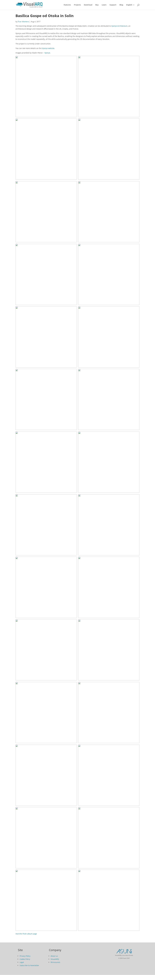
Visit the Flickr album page (26, 934)
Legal (22, 962)
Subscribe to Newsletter (29, 965)
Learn (104, 5)
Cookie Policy (25, 959)
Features (67, 5)
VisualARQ (55, 959)
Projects (77, 5)
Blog (121, 5)
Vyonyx (47, 53)
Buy (97, 5)
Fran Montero (23, 21)
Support (113, 5)
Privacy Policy (25, 956)
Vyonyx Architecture (119, 26)
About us (54, 956)
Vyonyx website (48, 48)
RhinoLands (55, 962)
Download (88, 5)
